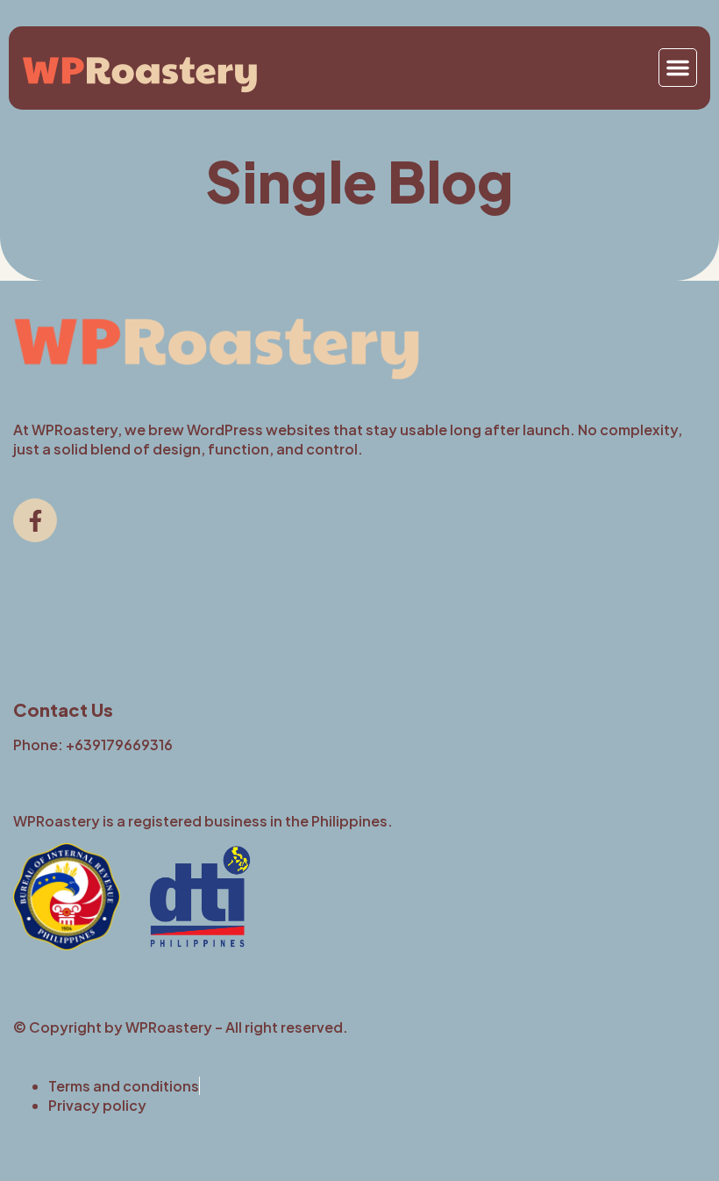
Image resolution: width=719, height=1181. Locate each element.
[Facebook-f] (35, 520)
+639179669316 (119, 744)
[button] (677, 67)
